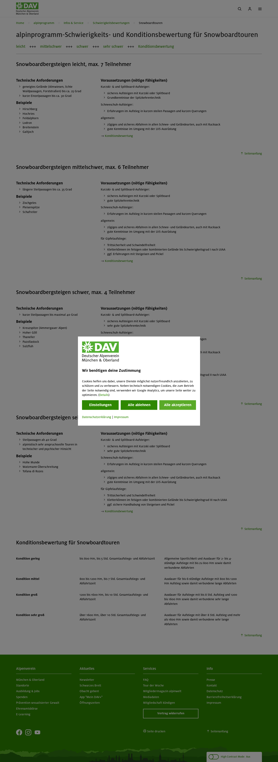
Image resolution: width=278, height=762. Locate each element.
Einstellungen (100, 405)
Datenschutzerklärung (96, 417)
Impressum (121, 417)
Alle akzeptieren (177, 405)
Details (103, 395)
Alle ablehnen (139, 405)
